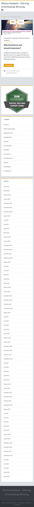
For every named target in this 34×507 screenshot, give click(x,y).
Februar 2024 (7, 287)
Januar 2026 (7, 199)
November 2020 (8, 447)
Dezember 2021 (8, 392)
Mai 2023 (6, 325)
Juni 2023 (6, 321)
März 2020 (6, 476)
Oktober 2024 (7, 253)
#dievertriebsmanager (9, 129)
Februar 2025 (7, 237)
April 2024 (6, 279)
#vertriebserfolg (8, 158)
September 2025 (8, 211)
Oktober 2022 (7, 354)
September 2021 (8, 405)
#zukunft (6, 162)
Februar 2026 (7, 195)
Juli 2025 (6, 220)
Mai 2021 (6, 422)
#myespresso (7, 154)
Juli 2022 (6, 363)
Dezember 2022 (8, 346)
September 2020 (8, 455)
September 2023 (8, 308)
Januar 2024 (7, 291)
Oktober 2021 (7, 401)
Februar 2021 (7, 434)
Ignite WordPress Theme (11, 503)
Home (3, 17)
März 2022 (6, 380)
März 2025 (6, 232)
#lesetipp (6, 141)
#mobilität (6, 150)
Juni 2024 (6, 270)
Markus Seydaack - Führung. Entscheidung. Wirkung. (15, 5)
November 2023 (8, 300)
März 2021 (6, 430)
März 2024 (6, 283)
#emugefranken (11, 73)
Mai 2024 (6, 274)
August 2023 (7, 312)
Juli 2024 (6, 266)
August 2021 (7, 409)
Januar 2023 (7, 342)
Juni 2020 (6, 464)
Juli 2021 (6, 413)
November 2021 (8, 396)
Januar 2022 (7, 388)
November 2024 (8, 249)
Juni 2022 (6, 367)
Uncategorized (7, 171)
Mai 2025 (6, 224)
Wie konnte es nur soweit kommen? (17, 27)
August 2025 (7, 216)
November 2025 (8, 207)
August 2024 (7, 262)
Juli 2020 (6, 459)
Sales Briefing (7, 166)
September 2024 (8, 258)
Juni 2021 (6, 417)
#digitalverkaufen (12, 71)
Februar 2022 (7, 384)
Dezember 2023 (8, 296)
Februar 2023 (7, 338)
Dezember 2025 (8, 203)
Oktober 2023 (7, 304)
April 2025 (6, 228)
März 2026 (6, 190)
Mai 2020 (6, 468)
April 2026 (6, 186)
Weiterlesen (9, 65)
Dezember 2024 (8, 245)
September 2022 (8, 359)
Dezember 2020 (8, 443)
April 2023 (6, 329)
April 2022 (6, 375)
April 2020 (6, 472)
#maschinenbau (8, 145)
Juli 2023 (6, 316)
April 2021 (6, 426)
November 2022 (8, 350)
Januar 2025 (7, 241)
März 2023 (6, 333)
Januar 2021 (7, 438)
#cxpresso (6, 124)
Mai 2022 (6, 371)
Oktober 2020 (7, 451)
